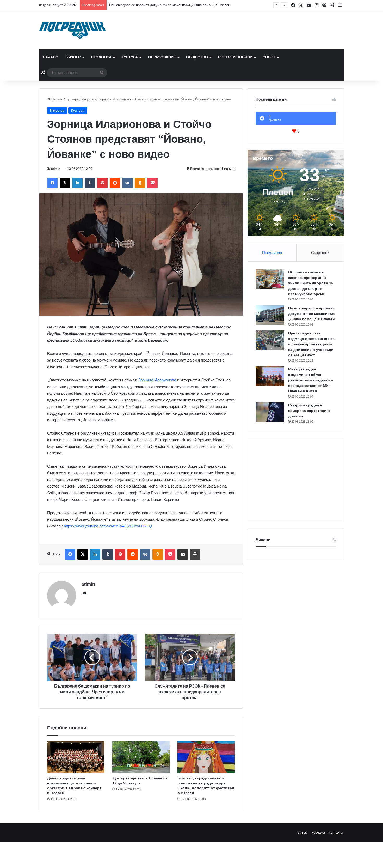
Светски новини (235, 57)
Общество (197, 57)
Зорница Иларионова (157, 380)
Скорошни (320, 252)
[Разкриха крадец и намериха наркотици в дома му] (270, 412)
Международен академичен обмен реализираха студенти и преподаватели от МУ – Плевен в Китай (310, 380)
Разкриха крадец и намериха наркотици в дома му (309, 410)
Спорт (269, 57)
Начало (50, 57)
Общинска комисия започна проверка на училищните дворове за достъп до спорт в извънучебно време (310, 283)
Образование (162, 57)
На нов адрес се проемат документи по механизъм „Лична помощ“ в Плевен (169, 5)
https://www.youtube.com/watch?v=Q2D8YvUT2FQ (108, 526)
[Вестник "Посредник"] (72, 30)
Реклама (318, 832)
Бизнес (73, 57)
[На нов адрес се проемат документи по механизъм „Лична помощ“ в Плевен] (270, 315)
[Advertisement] (296, 480)
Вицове (263, 540)
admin (55, 169)
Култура (129, 57)
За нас (302, 832)
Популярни (272, 252)
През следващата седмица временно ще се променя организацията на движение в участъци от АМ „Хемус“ (311, 344)
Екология (101, 57)
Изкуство (88, 99)
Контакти (336, 832)
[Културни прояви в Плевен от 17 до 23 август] (141, 757)
